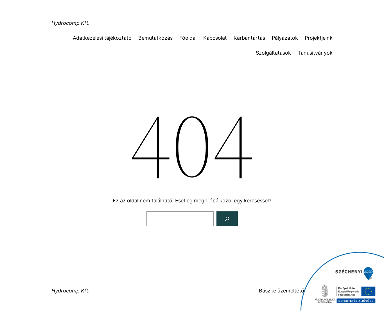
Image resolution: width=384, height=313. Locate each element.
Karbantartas (249, 38)
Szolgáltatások (273, 53)
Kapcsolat (215, 38)
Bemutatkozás (155, 38)
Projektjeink (319, 38)
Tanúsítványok (315, 53)
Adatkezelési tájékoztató (102, 38)
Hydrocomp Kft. (70, 23)
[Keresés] (227, 218)
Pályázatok (285, 38)
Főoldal (187, 38)
